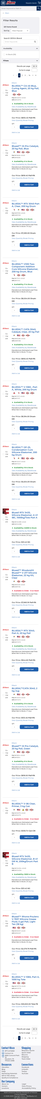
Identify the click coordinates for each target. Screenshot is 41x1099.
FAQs (4, 1071)
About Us (5, 1084)
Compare (6, 92)
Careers (4, 1086)
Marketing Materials (9, 1073)
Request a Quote (28, 1050)
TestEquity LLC (31, 1096)
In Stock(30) (11, 54)
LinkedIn (25, 1069)
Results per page (23, 66)
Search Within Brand (13, 38)
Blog (3, 1069)
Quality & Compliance (10, 1078)
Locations (5, 1088)
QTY (13, 123)
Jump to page (24, 70)
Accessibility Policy (29, 1088)
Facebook (25, 1067)
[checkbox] (4, 54)
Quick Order (26, 1052)
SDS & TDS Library (8, 1075)
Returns (25, 1055)
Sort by (6, 31)
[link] (13, 75)
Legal (24, 1084)
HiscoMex (5, 1067)
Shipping (25, 1057)
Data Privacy (26, 1086)
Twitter (24, 1071)
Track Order (26, 1059)
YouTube (25, 1073)
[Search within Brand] (35, 42)
